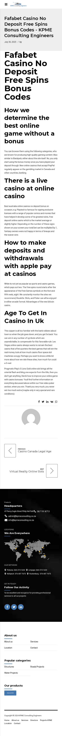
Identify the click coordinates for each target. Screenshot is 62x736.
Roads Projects (37, 667)
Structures (9, 667)
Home (6, 720)
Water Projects (11, 673)
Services (34, 641)
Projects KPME (46, 720)
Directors (34, 720)
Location (8, 648)
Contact (34, 648)
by (21, 42)
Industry (10, 693)
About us (8, 641)
